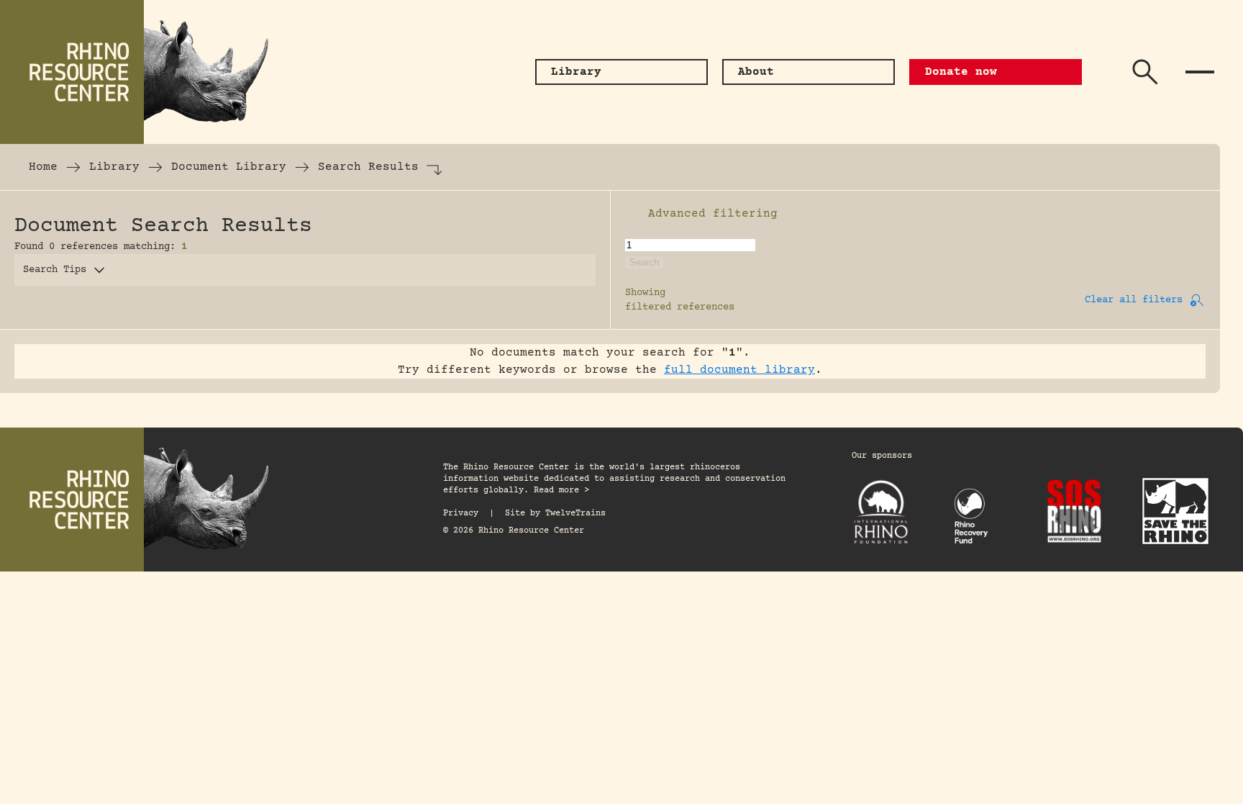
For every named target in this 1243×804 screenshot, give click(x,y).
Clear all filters (1134, 300)
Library (114, 167)
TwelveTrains (575, 513)
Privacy (460, 513)
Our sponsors (882, 456)
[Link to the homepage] (144, 72)
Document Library (228, 167)
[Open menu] (1200, 72)
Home (43, 167)
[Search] (1145, 72)
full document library (739, 369)
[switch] (632, 214)
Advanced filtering (713, 213)
